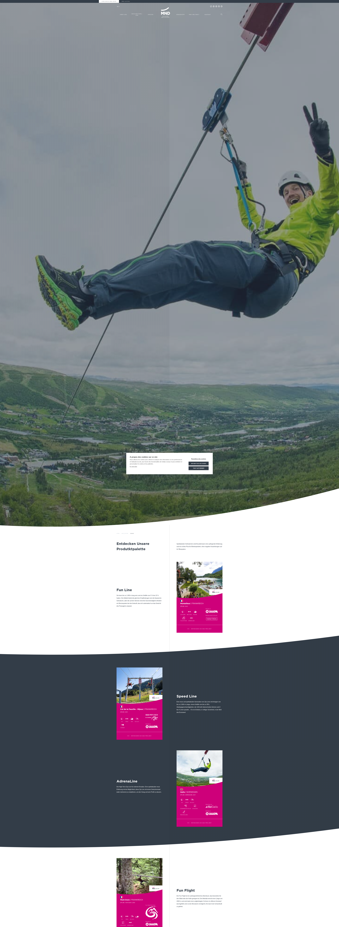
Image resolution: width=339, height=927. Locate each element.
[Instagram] (216, 6)
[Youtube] (221, 6)
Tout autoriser (198, 468)
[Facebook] (214, 6)
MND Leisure (125, 533)
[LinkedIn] (211, 6)
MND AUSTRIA (126, 1)
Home (118, 533)
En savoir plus (133, 466)
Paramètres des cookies (198, 458)
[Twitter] (219, 6)
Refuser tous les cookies (198, 463)
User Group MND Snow (109, 1)
